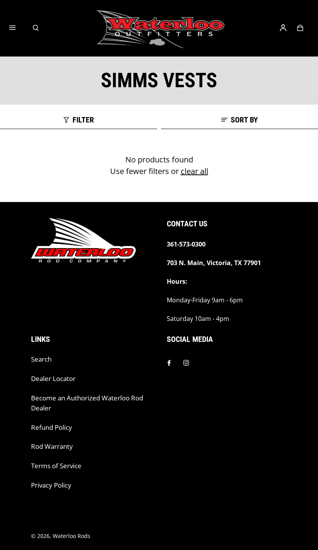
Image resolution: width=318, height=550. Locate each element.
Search (41, 359)
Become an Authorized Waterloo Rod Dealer (87, 402)
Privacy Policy (51, 485)
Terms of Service (56, 465)
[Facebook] (169, 362)
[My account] (283, 27)
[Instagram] (186, 362)
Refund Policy (51, 427)
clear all (194, 171)
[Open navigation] (17, 27)
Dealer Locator (53, 378)
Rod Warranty (52, 446)
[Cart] (300, 27)
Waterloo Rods (71, 536)
